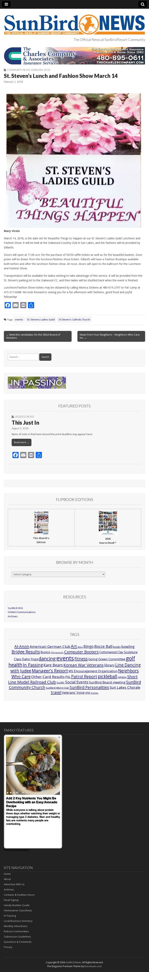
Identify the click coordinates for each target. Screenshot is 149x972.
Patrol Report (84, 676)
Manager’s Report (50, 671)
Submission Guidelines (17, 936)
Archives (13, 616)
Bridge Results (26, 651)
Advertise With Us (14, 884)
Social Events (76, 682)
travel (56, 692)
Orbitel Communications (22, 612)
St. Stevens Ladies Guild (41, 319)
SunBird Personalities (89, 687)
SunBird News (73, 962)
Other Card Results (48, 676)
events (19, 319)
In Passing (33, 665)
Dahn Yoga (30, 659)
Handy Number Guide (16, 905)
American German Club (50, 646)
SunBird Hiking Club (57, 688)
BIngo (88, 646)
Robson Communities (16, 931)
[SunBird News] (74, 22)
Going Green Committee (106, 659)
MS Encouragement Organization (93, 671)
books (117, 647)
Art (74, 646)
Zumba (94, 693)
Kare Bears (53, 665)
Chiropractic (57, 652)
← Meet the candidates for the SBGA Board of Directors (33, 336)
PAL (68, 677)
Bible (80, 647)
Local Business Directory (18, 921)
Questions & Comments (18, 942)
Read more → (21, 442)
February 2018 (40, 69)
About (7, 879)
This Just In (25, 422)
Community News (18, 69)
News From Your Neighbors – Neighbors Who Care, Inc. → (110, 336)
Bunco (45, 652)
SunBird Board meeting (107, 682)
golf (130, 658)
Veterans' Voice (73, 692)
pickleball (107, 676)
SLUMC (60, 682)
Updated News (24, 416)
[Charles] (74, 55)
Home (7, 874)
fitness (81, 658)
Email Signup (11, 900)
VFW (87, 693)
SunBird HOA (15, 608)
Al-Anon (21, 646)
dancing (47, 658)
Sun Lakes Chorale (125, 687)
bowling (128, 646)
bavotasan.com (93, 966)
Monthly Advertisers (16, 926)
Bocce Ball (103, 646)
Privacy (8, 947)
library (109, 665)
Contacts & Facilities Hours (19, 894)
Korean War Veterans (83, 665)
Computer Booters (81, 651)
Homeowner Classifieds (18, 910)
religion (122, 677)
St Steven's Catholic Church (74, 319)
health (15, 665)
